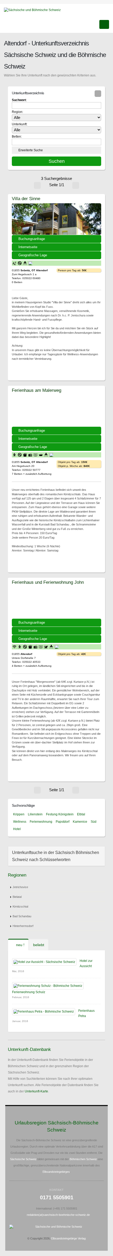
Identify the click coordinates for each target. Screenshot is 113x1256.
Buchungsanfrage (31, 239)
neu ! (19, 945)
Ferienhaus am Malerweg (36, 390)
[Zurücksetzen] (98, 93)
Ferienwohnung (41, 822)
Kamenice (80, 822)
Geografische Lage (32, 255)
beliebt (38, 945)
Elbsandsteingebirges (56, 1171)
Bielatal (17, 896)
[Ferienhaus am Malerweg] (56, 410)
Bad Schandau (22, 916)
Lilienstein (35, 814)
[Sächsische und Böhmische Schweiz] (34, 10)
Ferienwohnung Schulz (28, 992)
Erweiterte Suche (30, 150)
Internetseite (27, 247)
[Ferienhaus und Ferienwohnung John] (56, 602)
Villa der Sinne (26, 198)
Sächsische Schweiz (23, 1159)
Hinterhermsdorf (23, 925)
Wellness (19, 822)
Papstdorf (62, 822)
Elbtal (81, 814)
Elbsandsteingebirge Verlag (68, 1238)
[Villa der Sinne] (56, 219)
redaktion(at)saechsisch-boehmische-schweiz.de (58, 1214)
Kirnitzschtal (20, 906)
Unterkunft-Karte (36, 1091)
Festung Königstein (60, 814)
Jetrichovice (20, 887)
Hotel (17, 829)
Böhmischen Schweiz (83, 1159)
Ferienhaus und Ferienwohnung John (48, 582)
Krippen (18, 814)
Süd (93, 822)
